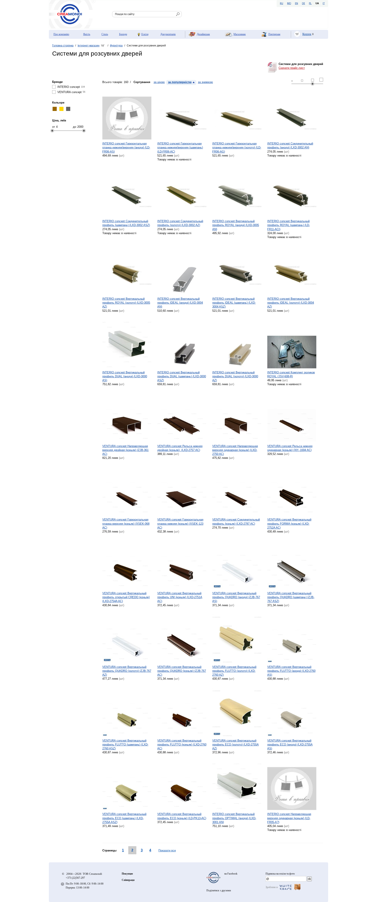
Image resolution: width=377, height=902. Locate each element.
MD (289, 3)
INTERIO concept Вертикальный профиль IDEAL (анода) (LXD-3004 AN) (180, 302)
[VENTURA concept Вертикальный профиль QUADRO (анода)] (236, 564)
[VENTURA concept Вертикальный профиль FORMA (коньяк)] (291, 491)
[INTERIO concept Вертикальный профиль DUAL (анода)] (126, 343)
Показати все (167, 850)
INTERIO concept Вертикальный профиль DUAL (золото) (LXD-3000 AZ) (235, 376)
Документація (168, 34)
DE (303, 3)
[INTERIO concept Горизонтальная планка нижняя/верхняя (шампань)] (181, 115)
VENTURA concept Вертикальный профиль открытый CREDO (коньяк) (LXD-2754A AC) (126, 597)
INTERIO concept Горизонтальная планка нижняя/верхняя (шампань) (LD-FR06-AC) (180, 147)
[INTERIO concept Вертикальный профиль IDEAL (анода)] (181, 270)
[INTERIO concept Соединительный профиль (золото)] (181, 192)
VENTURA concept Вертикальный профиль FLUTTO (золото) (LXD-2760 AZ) (234, 670)
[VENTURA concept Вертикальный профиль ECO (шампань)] (126, 785)
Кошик (306, 34)
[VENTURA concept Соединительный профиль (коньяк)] (236, 491)
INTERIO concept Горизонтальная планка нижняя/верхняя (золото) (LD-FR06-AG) (236, 147)
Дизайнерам (203, 34)
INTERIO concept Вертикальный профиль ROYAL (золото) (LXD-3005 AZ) (126, 302)
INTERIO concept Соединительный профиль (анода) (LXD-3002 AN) (290, 145)
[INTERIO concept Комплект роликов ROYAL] (291, 343)
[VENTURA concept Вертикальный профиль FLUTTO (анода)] (291, 638)
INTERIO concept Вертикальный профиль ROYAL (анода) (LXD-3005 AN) (235, 225)
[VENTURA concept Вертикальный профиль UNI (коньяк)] (181, 564)
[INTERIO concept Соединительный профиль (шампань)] (126, 192)
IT (324, 3)
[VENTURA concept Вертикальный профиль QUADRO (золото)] (126, 638)
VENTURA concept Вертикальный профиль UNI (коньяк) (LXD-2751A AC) (179, 597)
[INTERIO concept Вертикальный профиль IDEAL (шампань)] (236, 270)
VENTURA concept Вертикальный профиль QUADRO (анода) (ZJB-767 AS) (236, 597)
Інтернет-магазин (88, 45)
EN (296, 3)
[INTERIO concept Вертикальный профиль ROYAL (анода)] (236, 192)
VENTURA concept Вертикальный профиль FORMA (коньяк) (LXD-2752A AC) (289, 523)
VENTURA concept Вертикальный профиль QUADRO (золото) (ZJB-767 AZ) (126, 670)
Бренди (123, 34)
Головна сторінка (63, 45)
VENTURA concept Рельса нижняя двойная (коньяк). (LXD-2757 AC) (179, 448)
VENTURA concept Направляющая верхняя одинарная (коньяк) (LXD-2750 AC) (235, 450)
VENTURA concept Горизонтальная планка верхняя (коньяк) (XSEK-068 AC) (125, 523)
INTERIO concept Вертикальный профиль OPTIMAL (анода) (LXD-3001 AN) (234, 818)
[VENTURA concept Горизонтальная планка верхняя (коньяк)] (126, 491)
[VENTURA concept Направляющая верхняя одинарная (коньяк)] (236, 417)
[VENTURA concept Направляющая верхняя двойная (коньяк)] (126, 417)
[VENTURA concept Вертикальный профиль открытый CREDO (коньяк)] (126, 564)
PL (310, 3)
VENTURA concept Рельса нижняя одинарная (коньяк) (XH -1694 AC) (289, 448)
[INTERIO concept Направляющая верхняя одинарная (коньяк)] (291, 785)
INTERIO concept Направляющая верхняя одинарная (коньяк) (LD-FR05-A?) (289, 818)
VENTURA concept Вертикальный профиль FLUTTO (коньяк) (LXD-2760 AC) (181, 744)
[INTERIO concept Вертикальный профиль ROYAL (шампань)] (291, 192)
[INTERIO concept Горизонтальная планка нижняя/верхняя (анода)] (126, 115)
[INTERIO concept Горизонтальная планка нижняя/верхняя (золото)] (236, 115)
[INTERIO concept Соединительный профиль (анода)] (291, 115)
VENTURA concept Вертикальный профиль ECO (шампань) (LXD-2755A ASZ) (124, 818)
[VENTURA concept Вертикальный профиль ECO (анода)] (291, 712)
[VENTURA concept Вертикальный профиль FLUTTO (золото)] (236, 638)
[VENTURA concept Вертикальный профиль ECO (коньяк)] (181, 785)
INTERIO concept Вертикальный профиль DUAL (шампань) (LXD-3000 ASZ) (181, 376)
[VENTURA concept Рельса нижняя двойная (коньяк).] (181, 417)
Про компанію (61, 34)
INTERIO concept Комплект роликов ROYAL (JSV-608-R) (291, 374)
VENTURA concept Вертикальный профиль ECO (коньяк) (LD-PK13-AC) (181, 816)
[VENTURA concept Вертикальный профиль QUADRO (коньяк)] (181, 638)
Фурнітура (116, 45)
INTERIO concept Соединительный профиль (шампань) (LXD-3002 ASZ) (126, 223)
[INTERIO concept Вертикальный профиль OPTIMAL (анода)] (236, 785)
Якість (86, 34)
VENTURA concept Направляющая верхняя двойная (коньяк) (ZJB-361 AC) (125, 450)
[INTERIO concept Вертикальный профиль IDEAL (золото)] (291, 270)
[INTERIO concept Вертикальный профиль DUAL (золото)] (236, 343)
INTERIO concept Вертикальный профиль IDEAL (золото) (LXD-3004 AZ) (290, 302)
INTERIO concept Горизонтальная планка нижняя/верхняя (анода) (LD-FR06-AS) (126, 147)
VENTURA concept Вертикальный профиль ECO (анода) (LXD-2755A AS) (290, 744)
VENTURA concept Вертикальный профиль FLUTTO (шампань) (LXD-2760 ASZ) (125, 744)
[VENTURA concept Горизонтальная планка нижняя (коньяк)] (181, 491)
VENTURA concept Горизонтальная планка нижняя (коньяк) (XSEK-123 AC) (180, 523)
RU (281, 3)
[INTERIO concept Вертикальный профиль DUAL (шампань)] (181, 343)
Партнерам (274, 34)
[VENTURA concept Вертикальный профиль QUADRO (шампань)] (291, 564)
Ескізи (144, 34)
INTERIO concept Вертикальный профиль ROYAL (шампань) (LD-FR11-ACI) (288, 225)
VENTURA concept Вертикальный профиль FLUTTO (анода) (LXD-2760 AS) (291, 670)
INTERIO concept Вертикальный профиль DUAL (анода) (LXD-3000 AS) (124, 376)
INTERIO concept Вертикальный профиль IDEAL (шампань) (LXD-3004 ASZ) (234, 302)
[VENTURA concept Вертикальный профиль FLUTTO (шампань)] (126, 712)
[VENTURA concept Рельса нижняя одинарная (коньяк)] (291, 417)
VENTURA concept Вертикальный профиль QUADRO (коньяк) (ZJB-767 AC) (181, 670)
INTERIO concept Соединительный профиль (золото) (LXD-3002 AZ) (180, 223)
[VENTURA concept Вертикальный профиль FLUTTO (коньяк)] (181, 712)
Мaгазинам (239, 34)
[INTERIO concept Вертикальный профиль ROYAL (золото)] (126, 270)
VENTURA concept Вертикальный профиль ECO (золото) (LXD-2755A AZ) (235, 744)
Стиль (104, 34)
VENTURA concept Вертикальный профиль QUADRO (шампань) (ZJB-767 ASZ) (290, 597)
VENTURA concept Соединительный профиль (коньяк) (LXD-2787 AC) (236, 521)
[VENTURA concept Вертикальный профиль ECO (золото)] (236, 712)
